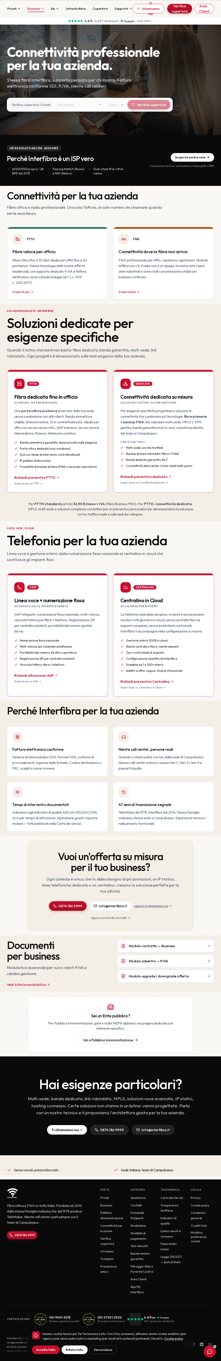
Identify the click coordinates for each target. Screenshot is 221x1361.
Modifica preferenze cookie (199, 1237)
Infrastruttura (76, 9)
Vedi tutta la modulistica (26, 984)
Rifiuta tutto (74, 1350)
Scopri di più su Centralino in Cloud (141, 687)
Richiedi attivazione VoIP (34, 675)
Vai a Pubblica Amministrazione (108, 1040)
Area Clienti (204, 8)
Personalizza (103, 1350)
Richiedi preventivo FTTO (34, 477)
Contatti (136, 1205)
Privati (11, 9)
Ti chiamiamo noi (151, 8)
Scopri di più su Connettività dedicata (142, 482)
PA (53, 9)
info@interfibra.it (113, 906)
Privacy (196, 1198)
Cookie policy (200, 1205)
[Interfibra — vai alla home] (12, 1193)
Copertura (100, 9)
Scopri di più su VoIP (26, 681)
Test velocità (139, 1246)
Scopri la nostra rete (190, 157)
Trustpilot (107, 1259)
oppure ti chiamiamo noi (151, 906)
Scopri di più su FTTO (26, 483)
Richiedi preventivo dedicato (143, 476)
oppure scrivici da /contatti (109, 918)
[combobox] (31, 104)
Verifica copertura (180, 8)
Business (34, 9)
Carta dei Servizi (172, 1198)
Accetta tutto (45, 1350)
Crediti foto (199, 1226)
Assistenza (138, 1198)
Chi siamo (107, 1251)
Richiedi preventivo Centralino (145, 681)
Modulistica (138, 1226)
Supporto (121, 9)
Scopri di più (21, 292)
